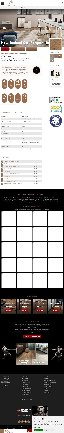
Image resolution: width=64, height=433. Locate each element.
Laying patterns (25, 384)
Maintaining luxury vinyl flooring (50, 382)
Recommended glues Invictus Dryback (12, 166)
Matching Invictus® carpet (27, 388)
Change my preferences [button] (49, 430)
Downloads (46, 378)
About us (45, 388)
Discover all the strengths (9, 105)
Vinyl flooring (24, 399)
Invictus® (10, 11)
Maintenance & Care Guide (10, 181)
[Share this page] (24, 430)
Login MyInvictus (47, 392)
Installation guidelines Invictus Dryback (12, 173)
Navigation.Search (56, 7)
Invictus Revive (7, 176)
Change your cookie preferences (13, 426)
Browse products (30, 11)
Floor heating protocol (8, 164)
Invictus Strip (6, 178)
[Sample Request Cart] (8, 7)
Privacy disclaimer (24, 426)
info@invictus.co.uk (5, 387)
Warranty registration (48, 386)
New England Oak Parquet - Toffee (11, 161)
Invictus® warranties (48, 384)
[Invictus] (11, 3)
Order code (4, 55)
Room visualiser (25, 378)
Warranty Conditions (8, 169)
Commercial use (25, 386)
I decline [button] (40, 430)
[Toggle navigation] (2, 3)
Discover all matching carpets (32, 336)
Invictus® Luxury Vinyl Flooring (19, 11)
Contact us (46, 390)
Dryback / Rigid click (26, 382)
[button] (5, 28)
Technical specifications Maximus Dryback (13, 183)
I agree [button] (35, 430)
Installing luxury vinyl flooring (49, 380)
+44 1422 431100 (5, 385)
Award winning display (26, 392)
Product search (39, 11)
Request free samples (26, 390)
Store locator (24, 7)
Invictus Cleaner (7, 171)
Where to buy (5, 49)
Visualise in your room (18, 49)
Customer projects (25, 394)
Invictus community (20, 197)
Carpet (30, 399)
